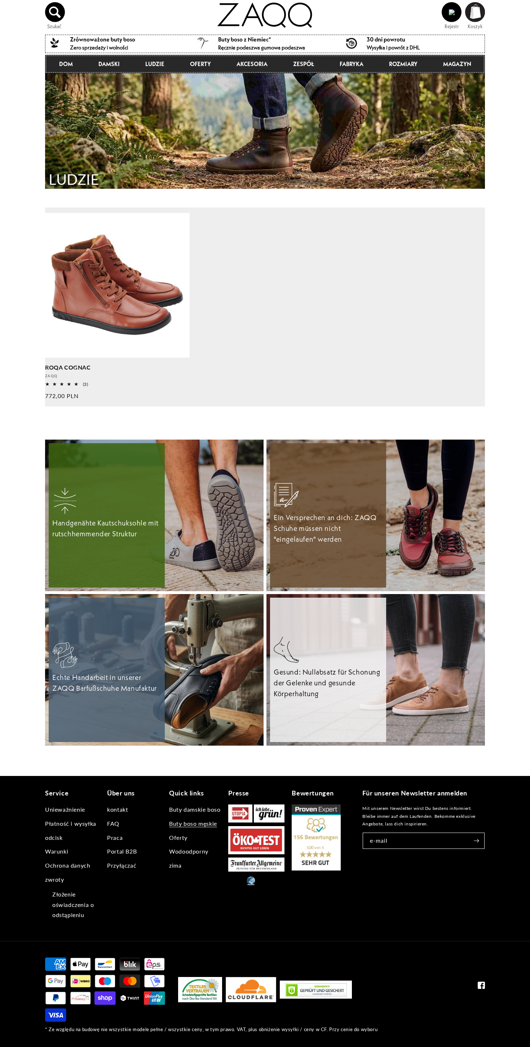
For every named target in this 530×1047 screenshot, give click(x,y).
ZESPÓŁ (303, 63)
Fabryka (351, 63)
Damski (109, 63)
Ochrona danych (67, 865)
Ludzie (154, 63)
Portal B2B (122, 851)
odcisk (54, 837)
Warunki (56, 851)
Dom (66, 63)
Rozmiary (403, 63)
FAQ (113, 823)
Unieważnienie (65, 809)
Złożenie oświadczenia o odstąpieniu (73, 905)
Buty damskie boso (194, 809)
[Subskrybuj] (477, 840)
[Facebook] (481, 987)
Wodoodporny (188, 851)
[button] (55, 12)
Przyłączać (121, 865)
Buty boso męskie (193, 823)
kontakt (117, 809)
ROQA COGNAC (68, 367)
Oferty (200, 63)
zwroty (54, 879)
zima (175, 865)
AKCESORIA (252, 63)
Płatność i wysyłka (70, 823)
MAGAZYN (457, 63)
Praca (115, 837)
